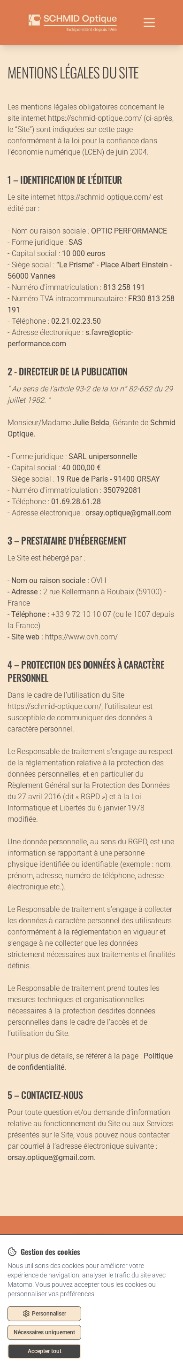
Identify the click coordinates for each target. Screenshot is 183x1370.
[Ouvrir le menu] (149, 22)
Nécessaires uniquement (44, 1332)
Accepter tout (44, 1351)
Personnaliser (49, 1313)
